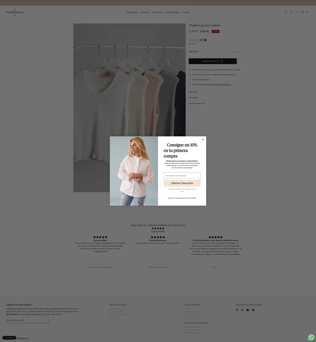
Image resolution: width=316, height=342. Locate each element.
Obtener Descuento (182, 183)
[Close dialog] (203, 139)
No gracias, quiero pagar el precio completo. (182, 198)
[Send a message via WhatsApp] (311, 337)
